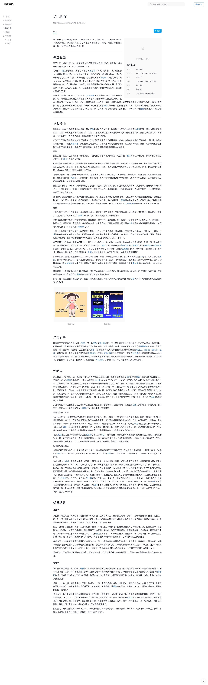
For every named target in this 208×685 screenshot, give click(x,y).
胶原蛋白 (148, 245)
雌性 (138, 129)
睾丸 (95, 343)
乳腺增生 (92, 353)
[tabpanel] (107, 325)
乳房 (73, 178)
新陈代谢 (125, 245)
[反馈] (204, 681)
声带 (109, 453)
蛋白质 (135, 263)
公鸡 (128, 377)
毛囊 (90, 252)
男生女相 (74, 143)
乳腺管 (89, 434)
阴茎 (132, 278)
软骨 (65, 427)
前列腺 (135, 353)
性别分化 (90, 95)
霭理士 (103, 77)
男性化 (63, 478)
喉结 (129, 155)
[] (141, 256)
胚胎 (92, 129)
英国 (63, 71)
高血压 (139, 350)
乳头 (103, 434)
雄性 (105, 105)
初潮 (80, 215)
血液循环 (134, 245)
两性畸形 (144, 346)
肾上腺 (102, 343)
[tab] (55, 31)
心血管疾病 (129, 203)
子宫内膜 (107, 353)
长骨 (136, 423)
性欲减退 (99, 360)
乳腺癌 (81, 226)
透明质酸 (158, 245)
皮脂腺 (125, 249)
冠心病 (147, 350)
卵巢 (83, 343)
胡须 (65, 159)
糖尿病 (155, 350)
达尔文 (92, 71)
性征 (142, 109)
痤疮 (93, 350)
